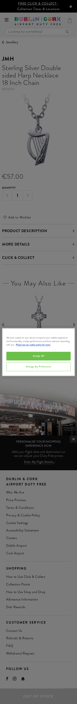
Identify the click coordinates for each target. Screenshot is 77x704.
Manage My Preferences (38, 366)
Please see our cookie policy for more (33, 344)
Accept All (38, 355)
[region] (38, 352)
